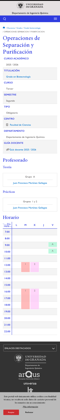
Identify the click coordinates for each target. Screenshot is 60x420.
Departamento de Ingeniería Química (30, 13)
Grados (19, 28)
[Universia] (30, 383)
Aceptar (11, 412)
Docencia (11, 28)
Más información (30, 406)
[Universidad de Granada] (30, 5)
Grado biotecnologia (32, 28)
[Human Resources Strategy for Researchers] (30, 391)
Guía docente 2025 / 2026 (22, 149)
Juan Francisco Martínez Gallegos (30, 183)
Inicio (4, 28)
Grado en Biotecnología (18, 76)
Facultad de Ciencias (20, 124)
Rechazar (29, 412)
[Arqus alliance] (29, 375)
